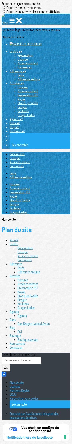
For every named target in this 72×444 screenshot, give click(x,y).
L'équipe (23, 59)
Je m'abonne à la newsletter (19, 355)
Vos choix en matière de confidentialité (40, 429)
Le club (14, 244)
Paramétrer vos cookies (24, 398)
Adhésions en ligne (29, 79)
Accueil (14, 240)
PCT (20, 332)
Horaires (23, 87)
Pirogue (22, 107)
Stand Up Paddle (28, 103)
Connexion (16, 347)
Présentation (25, 55)
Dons (13, 320)
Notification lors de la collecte (30, 437)
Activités (15, 276)
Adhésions (16, 264)
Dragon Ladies (26, 115)
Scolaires (23, 111)
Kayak (21, 99)
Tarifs (21, 75)
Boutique (15, 336)
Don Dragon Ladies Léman (34, 324)
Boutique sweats (28, 340)
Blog (12, 328)
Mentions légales (19, 390)
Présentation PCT (28, 95)
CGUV (13, 394)
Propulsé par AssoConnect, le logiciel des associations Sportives (34, 416)
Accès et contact (28, 63)
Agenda (14, 312)
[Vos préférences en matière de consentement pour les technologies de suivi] (65, 437)
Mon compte (17, 343)
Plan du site (17, 382)
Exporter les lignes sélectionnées (21, 4)
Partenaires (25, 67)
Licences (15, 386)
